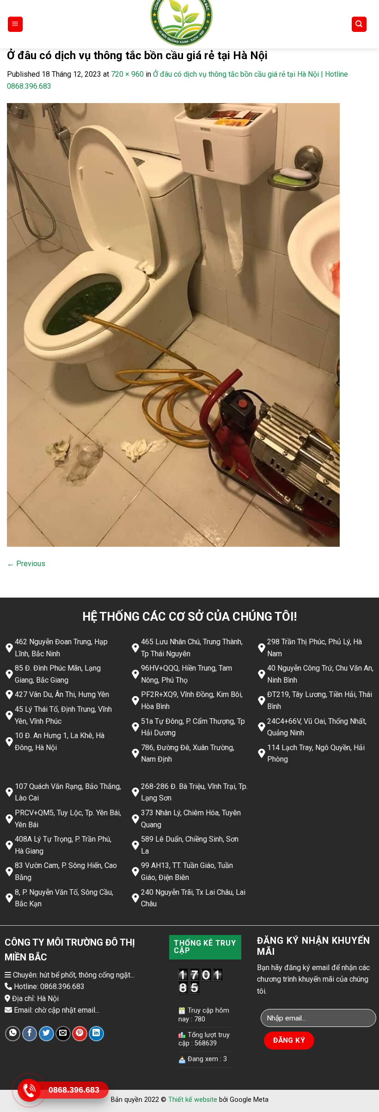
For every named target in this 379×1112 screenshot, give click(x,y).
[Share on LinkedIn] (96, 1033)
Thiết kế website (192, 1100)
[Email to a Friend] (63, 1033)
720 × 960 (127, 74)
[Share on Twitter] (46, 1033)
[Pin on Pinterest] (79, 1033)
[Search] (359, 24)
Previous (26, 563)
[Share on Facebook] (29, 1033)
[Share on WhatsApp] (12, 1033)
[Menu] (15, 24)
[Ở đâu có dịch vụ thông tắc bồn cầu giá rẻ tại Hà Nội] (173, 324)
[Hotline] (29, 1090)
